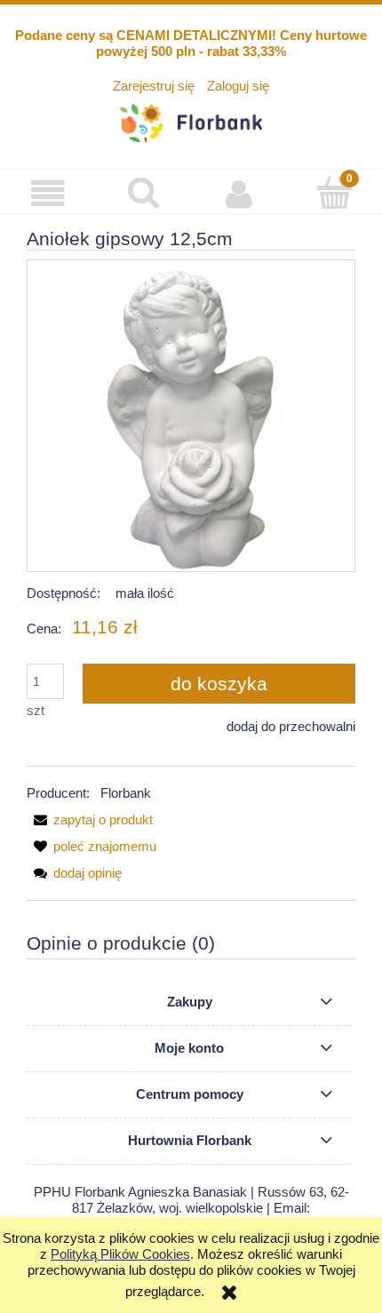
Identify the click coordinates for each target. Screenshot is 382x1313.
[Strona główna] (191, 120)
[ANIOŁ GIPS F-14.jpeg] (191, 415)
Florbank (125, 792)
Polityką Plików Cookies (120, 1253)
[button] (48, 194)
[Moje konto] (239, 194)
